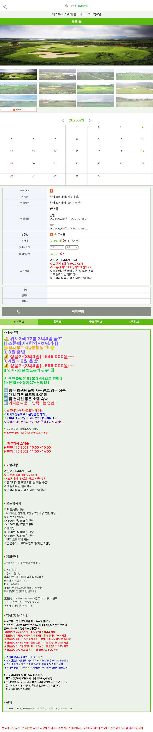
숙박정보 (134, 321)
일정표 (57, 321)
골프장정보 (95, 321)
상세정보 (19, 321)
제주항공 (20, 110)
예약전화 (78, 311)
